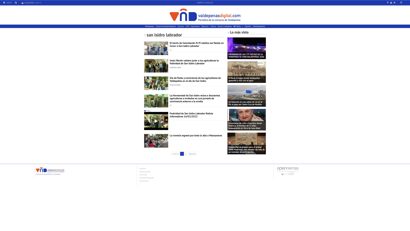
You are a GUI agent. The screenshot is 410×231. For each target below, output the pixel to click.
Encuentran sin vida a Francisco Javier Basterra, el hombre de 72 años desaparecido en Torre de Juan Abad (245, 126)
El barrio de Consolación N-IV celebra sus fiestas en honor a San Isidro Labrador (197, 44)
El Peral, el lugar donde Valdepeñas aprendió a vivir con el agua (244, 79)
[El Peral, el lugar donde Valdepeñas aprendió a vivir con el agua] (246, 72)
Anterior (176, 154)
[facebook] (387, 2)
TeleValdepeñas (259, 26)
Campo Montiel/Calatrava (166, 26)
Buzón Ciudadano (225, 26)
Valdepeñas (149, 26)
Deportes (205, 26)
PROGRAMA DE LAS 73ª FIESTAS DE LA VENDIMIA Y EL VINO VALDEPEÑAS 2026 (246, 55)
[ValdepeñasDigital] (205, 15)
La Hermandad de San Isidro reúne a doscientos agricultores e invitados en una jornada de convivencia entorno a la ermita (195, 98)
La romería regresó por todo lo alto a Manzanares (196, 135)
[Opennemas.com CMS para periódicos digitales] (288, 171)
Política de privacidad (146, 178)
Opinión (248, 26)
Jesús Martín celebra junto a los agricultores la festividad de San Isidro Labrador (194, 62)
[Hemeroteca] (401, 2)
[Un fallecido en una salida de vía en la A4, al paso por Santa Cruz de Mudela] (246, 96)
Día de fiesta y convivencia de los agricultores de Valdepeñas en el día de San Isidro (195, 79)
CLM (187, 26)
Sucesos (181, 26)
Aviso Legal (143, 175)
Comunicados (144, 181)
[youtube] (391, 2)
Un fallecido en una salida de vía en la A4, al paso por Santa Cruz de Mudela (245, 103)
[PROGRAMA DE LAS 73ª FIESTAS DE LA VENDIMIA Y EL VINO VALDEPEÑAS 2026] (246, 48)
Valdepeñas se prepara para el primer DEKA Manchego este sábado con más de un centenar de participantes (246, 149)
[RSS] (394, 2)
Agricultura (195, 26)
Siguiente (192, 154)
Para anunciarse (144, 172)
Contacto (142, 169)
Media (238, 26)
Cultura (213, 26)
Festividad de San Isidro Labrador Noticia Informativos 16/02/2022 (191, 115)
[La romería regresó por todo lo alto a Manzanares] (156, 141)
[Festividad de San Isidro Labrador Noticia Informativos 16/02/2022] (156, 121)
